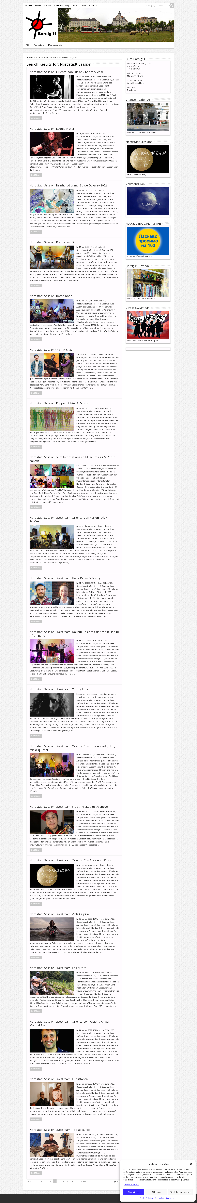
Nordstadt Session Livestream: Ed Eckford (58, 968)
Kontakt (92, 5)
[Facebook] (149, 5)
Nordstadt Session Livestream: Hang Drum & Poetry (65, 578)
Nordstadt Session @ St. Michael (51, 350)
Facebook (131, 90)
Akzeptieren (133, 1192)
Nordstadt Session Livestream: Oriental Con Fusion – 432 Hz (70, 860)
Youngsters (39, 45)
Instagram (131, 87)
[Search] (172, 5)
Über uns (47, 5)
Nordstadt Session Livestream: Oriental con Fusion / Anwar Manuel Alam (70, 1023)
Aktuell (38, 5)
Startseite (28, 5)
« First (30, 1181)
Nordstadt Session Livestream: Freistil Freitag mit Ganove (69, 807)
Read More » (35, 118)
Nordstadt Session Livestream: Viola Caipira (59, 914)
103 (27, 45)
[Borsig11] (98, 25)
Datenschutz (160, 1198)
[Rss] (146, 5)
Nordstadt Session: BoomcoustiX (52, 242)
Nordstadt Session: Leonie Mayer (52, 129)
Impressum (171, 1198)
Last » (83, 1181)
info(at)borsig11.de (135, 83)
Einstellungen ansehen (180, 1192)
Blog (67, 5)
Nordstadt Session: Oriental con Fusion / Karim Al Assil (66, 72)
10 (72, 1181)
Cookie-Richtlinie (146, 1198)
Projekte (57, 5)
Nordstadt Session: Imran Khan (51, 296)
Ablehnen (156, 1192)
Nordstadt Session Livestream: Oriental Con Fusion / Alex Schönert (68, 519)
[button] (191, 1163)
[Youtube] (151, 5)
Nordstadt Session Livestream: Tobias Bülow (60, 1130)
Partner (75, 5)
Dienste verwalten (131, 1185)
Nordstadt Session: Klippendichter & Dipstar (60, 403)
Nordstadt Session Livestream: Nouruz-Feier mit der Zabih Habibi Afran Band (74, 634)
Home (31, 57)
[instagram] (154, 5)
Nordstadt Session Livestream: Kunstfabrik (59, 1079)
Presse (83, 5)
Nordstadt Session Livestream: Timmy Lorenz (61, 689)
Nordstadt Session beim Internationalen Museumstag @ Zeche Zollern (72, 459)
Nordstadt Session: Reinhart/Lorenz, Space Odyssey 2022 (68, 185)
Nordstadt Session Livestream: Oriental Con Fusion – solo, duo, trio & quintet (72, 748)
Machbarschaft (55, 45)
